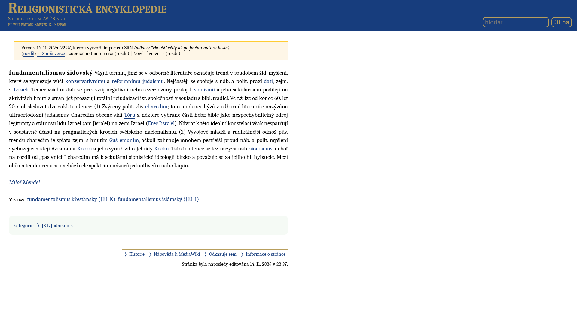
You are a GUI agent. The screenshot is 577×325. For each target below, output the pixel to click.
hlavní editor (20, 24)
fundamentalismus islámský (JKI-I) (158, 199)
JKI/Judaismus (57, 225)
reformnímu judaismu (138, 81)
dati (268, 81)
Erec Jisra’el (161, 123)
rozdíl (28, 53)
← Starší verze (51, 53)
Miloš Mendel (24, 182)
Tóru (129, 115)
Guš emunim (124, 140)
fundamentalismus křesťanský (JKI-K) (71, 199)
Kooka (84, 148)
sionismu (204, 89)
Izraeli (21, 89)
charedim (156, 106)
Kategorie (23, 225)
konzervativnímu (85, 81)
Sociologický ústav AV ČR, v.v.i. (37, 18)
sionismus (260, 148)
